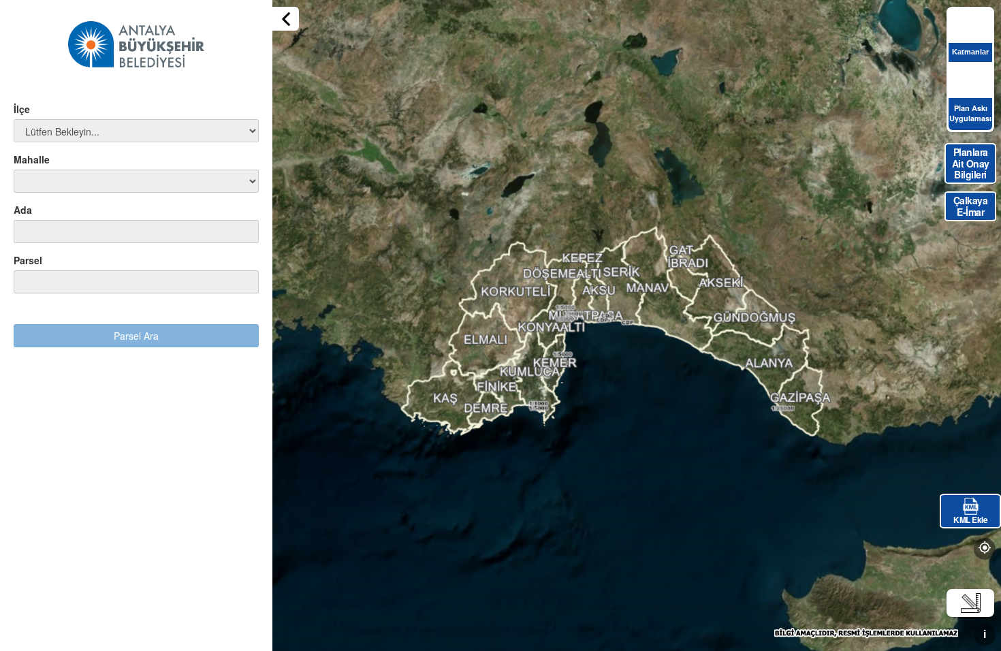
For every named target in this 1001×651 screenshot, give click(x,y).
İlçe (22, 109)
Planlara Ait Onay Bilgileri (970, 163)
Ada (23, 210)
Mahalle (32, 159)
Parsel (28, 260)
